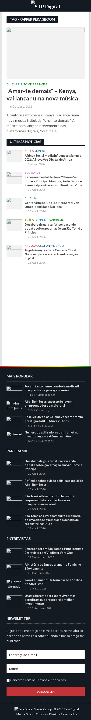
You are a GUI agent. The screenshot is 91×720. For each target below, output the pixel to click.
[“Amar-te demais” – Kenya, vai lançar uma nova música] (46, 53)
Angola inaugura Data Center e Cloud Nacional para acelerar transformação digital (51, 254)
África (29, 151)
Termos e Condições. (51, 680)
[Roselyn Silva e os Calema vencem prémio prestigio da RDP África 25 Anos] (15, 422)
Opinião (42, 220)
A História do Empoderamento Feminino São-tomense (53, 566)
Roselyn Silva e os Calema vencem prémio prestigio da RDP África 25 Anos (54, 419)
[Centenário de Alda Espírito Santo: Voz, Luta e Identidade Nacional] (15, 203)
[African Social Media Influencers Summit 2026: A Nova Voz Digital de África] (15, 156)
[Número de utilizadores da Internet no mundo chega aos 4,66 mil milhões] (14, 434)
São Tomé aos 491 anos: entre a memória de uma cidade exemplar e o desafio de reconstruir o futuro (52, 520)
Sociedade (32, 172)
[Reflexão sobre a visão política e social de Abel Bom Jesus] (15, 486)
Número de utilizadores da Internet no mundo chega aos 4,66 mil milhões (51, 434)
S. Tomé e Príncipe (33, 84)
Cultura (13, 84)
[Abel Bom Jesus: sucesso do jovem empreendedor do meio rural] (15, 405)
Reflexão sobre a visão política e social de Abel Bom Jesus (54, 482)
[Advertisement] (45, 316)
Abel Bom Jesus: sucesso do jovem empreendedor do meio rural (48, 403)
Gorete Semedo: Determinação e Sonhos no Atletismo (53, 582)
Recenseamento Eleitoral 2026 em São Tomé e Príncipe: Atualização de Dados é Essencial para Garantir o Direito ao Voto (53, 181)
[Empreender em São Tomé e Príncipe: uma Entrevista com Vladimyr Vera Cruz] (15, 554)
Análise (30, 220)
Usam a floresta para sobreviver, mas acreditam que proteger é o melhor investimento (50, 599)
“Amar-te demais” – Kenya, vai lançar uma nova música (42, 94)
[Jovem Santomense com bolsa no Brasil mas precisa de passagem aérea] (15, 392)
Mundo (40, 151)
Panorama (56, 220)
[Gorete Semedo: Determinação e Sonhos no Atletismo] (15, 584)
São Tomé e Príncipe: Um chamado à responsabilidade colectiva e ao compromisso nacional (49, 500)
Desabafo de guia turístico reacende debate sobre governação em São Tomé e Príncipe (53, 228)
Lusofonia (44, 245)
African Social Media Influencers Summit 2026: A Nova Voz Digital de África (53, 157)
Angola (30, 245)
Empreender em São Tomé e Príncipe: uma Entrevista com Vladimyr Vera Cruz (54, 551)
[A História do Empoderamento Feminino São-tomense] (15, 570)
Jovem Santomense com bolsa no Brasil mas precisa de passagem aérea (52, 388)
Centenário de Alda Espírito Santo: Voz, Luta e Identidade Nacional (52, 205)
